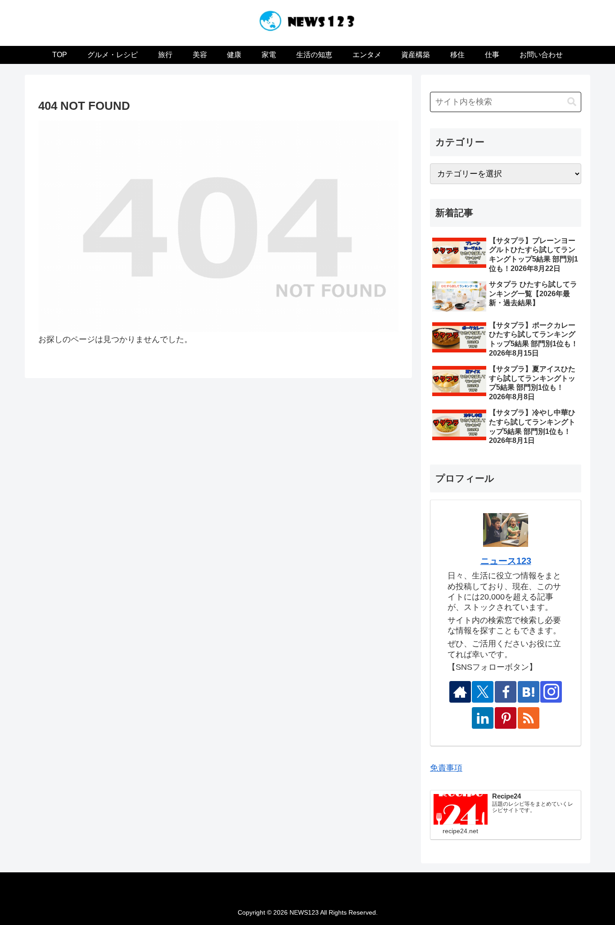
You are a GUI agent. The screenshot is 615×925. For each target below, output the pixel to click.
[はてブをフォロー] (528, 692)
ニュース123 (505, 561)
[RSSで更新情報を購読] (528, 718)
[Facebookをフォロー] (505, 692)
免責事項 (446, 767)
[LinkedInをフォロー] (482, 718)
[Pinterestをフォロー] (505, 718)
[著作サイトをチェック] (460, 692)
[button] (572, 102)
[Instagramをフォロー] (551, 692)
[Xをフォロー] (482, 692)
